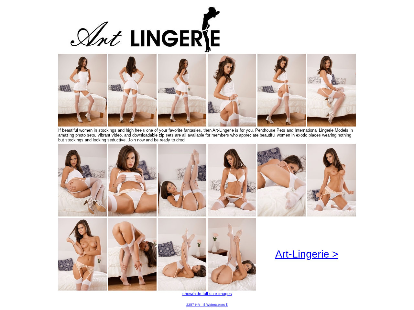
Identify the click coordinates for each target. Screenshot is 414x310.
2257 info (193, 304)
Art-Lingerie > (306, 254)
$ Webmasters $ (215, 304)
